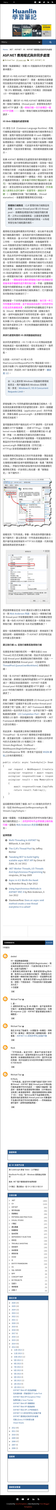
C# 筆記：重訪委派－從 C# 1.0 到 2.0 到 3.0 (26, 1186)
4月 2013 (17, 1377)
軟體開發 (15, 1230)
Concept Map (17, 1277)
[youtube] (40, 2)
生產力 (14, 1283)
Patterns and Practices (22, 1217)
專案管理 (15, 1287)
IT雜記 (14, 1223)
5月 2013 (17, 1373)
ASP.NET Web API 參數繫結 (24, 1403)
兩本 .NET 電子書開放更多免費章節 (23, 1181)
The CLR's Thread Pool (20, 848)
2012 (14, 1427)
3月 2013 (17, 1380)
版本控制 (15, 1233)
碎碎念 (14, 1240)
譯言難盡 (15, 1227)
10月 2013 (18, 1356)
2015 (14, 1340)
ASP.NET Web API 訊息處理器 (24, 1390)
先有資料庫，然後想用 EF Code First (27, 1393)
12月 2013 (18, 1350)
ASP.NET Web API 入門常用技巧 (25, 1409)
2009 (14, 1438)
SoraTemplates (21, 1504)
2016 (14, 1336)
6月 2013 (17, 1370)
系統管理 (15, 1250)
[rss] (52, 2)
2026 (14, 1302)
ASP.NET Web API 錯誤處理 (24, 1406)
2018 (14, 1330)
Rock (13, 1047)
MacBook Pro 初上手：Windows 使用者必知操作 (27, 1175)
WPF (13, 1273)
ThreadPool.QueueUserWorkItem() (20, 665)
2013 (14, 1347)
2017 (14, 1333)
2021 (14, 1320)
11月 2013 (18, 1353)
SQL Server (16, 1270)
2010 (14, 1434)
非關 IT (14, 1290)
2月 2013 (17, 1383)
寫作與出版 (16, 1210)
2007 (14, 1444)
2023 (14, 1313)
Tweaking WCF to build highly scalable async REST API (24, 858)
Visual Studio (18, 1220)
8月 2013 (17, 1363)
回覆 (12, 991)
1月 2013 (17, 1387)
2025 (14, 1306)
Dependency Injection (21, 1237)
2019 (14, 1326)
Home (5, 49)
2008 (14, 1441)
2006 (14, 1448)
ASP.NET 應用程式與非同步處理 (25, 1416)
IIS (24, 49)
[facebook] (35, 2)
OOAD (14, 1257)
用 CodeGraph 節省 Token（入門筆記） (24, 1169)
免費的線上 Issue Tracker (23, 1400)
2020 (14, 1323)
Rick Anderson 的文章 (27, 824)
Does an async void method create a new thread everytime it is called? (26, 903)
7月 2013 (17, 1367)
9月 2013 (17, 1360)
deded (14, 956)
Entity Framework (20, 1263)
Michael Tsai (16, 999)
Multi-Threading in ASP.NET (23, 840)
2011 (14, 1431)
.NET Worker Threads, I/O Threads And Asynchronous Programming (26, 870)
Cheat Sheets (18, 1422)
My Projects (17, 1280)
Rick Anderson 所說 (19, 613)
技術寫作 (15, 1247)
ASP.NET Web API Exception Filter (27, 1396)
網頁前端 (15, 1253)
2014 (14, 1343)
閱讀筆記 (15, 1213)
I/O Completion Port (28, 714)
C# (13, 1203)
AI (12, 1260)
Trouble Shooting (20, 1243)
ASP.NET (18, 49)
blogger (49, 943)
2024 (14, 1309)
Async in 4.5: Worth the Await (23, 880)
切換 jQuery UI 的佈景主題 (23, 1419)
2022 (14, 1316)
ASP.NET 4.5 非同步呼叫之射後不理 (32, 1035)
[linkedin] (48, 2)
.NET (11, 49)
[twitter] (44, 2)
